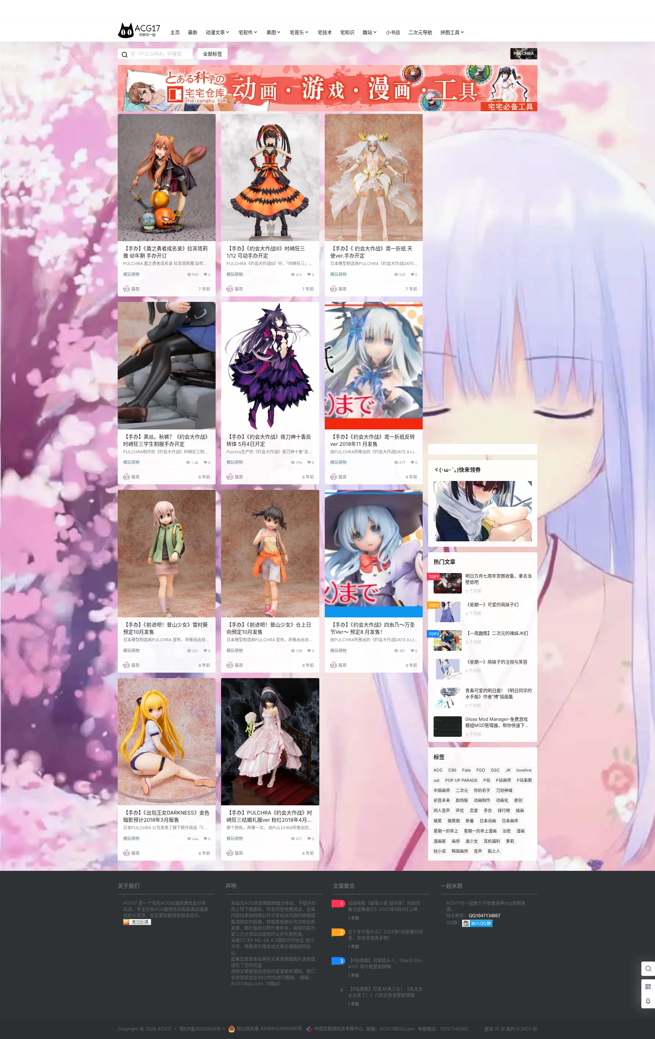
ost (436, 780)
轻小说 (440, 851)
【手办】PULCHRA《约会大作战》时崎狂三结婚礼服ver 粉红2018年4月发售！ (269, 819)
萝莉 (510, 841)
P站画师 (503, 780)
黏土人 (494, 851)
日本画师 (510, 820)
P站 (486, 780)
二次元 (462, 790)
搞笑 (438, 820)
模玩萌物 (131, 274)
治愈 (507, 831)
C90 (452, 770)
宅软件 (245, 32)
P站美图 (524, 780)
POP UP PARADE (461, 780)
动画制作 (482, 800)
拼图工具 (450, 32)
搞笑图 (454, 820)
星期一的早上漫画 (480, 831)
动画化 (502, 800)
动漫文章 (215, 32)
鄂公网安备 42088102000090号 (269, 1028)
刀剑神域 (504, 790)
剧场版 (462, 800)
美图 (271, 32)
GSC (495, 770)
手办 (488, 810)
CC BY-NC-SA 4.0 (258, 940)
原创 (518, 800)
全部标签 (212, 54)
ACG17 (164, 1028)
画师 (456, 841)
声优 (460, 810)
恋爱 (474, 810)
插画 (520, 810)
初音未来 (442, 800)
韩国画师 (460, 851)
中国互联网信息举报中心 (338, 1028)
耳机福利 (492, 841)
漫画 (520, 831)
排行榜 (504, 810)
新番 (470, 820)
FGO (481, 770)
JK (508, 770)
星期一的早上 (446, 831)
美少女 (472, 841)
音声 (478, 851)
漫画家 (440, 841)
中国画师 (442, 790)
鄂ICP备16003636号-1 (202, 1028)
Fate (466, 770)
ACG (438, 770)
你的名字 (482, 790)
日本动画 (488, 820)
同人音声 (442, 810)
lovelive (524, 770)
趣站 (367, 32)
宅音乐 (297, 32)
